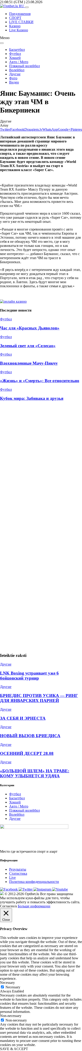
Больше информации (34, 906)
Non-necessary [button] (10, 1016)
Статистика (18, 873)
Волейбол (16, 70)
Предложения (20, 14)
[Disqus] (41, 466)
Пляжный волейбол (24, 66)
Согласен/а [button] (8, 906)
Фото (13, 78)
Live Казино (18, 30)
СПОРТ (15, 18)
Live (12, 877)
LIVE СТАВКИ (21, 22)
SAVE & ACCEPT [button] (14, 1049)
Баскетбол (17, 50)
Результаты (17, 869)
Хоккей (15, 58)
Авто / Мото (18, 62)
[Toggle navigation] (27, 7)
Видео (14, 82)
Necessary (12, 987)
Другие (14, 74)
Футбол (15, 54)
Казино (14, 26)
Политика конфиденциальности (34, 882)
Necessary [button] (7, 983)
